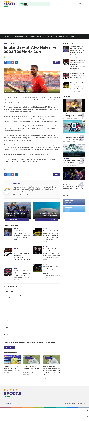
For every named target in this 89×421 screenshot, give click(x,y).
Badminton (66, 181)
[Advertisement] (44, 21)
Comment (7, 298)
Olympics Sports (21, 37)
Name (6, 321)
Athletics (66, 158)
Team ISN (11, 56)
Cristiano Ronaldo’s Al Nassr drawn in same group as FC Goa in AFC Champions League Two (51, 234)
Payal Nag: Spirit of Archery (72, 116)
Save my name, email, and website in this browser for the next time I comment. (30, 342)
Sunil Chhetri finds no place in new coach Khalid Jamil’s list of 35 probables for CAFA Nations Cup (22, 235)
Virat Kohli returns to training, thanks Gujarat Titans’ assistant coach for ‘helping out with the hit (51, 370)
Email (6, 328)
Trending (11, 43)
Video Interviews (62, 37)
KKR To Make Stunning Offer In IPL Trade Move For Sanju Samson (22, 273)
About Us (68, 403)
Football (16, 228)
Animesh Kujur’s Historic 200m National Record (73, 162)
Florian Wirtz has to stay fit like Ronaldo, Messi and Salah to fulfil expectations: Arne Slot (51, 252)
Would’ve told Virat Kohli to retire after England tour (31, 368)
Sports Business (35, 37)
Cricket (8, 37)
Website (6, 335)
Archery (65, 113)
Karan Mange (19, 241)
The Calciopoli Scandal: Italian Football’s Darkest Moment (73, 138)
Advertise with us (78, 403)
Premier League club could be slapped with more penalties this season (50, 270)
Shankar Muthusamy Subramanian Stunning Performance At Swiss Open (73, 186)
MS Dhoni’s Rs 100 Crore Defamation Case (12, 367)
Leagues (49, 37)
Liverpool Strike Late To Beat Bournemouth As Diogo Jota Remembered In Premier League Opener (22, 255)
